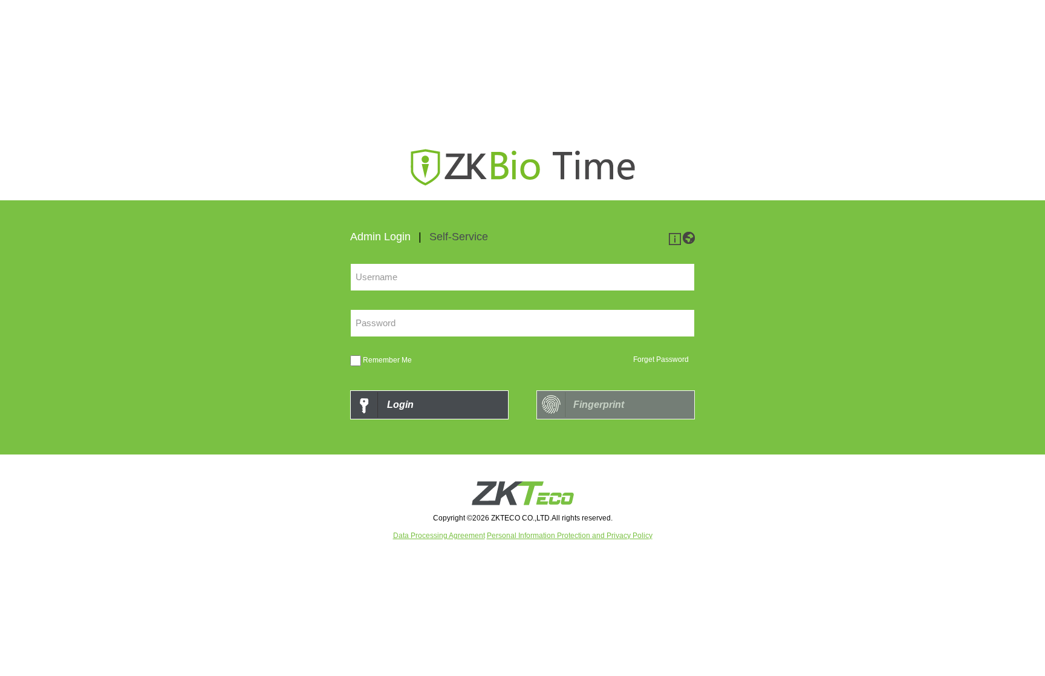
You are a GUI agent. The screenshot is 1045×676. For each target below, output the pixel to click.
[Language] (689, 242)
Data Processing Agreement (439, 535)
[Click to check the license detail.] (675, 242)
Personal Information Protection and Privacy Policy (570, 535)
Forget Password (661, 359)
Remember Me (387, 360)
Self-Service (458, 237)
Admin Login (380, 237)
